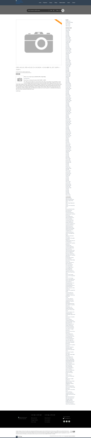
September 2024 (68, 52)
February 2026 (68, 37)
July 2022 (67, 77)
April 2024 (67, 58)
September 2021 (68, 88)
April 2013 (67, 180)
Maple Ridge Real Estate (70, 303)
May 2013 (67, 179)
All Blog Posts (68, 21)
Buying (50, 2)
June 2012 (67, 190)
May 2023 (67, 70)
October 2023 (68, 65)
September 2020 (68, 100)
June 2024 (67, 55)
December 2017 (68, 132)
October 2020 (68, 99)
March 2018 (68, 129)
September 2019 (68, 112)
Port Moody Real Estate (70, 338)
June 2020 (67, 104)
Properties (45, 2)
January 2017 (68, 145)
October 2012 (68, 186)
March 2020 (68, 106)
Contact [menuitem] (73, 2)
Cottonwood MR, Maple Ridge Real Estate (25, 72)
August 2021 (68, 89)
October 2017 (68, 134)
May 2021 (67, 92)
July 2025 (67, 43)
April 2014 (67, 169)
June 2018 (67, 127)
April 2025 (67, 46)
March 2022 (68, 82)
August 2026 (68, 30)
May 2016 (67, 155)
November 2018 (68, 121)
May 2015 (67, 164)
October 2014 (68, 167)
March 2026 (68, 36)
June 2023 (67, 69)
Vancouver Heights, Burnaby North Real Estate (69, 372)
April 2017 (67, 141)
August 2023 (68, 66)
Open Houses (68, 24)
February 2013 (68, 181)
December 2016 (68, 146)
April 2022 (67, 81)
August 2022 (68, 76)
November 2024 (68, 49)
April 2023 (67, 71)
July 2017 (67, 138)
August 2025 (68, 42)
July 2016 (67, 152)
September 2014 (68, 168)
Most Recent (68, 29)
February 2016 (68, 158)
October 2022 (68, 75)
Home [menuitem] (40, 2)
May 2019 (67, 116)
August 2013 (68, 175)
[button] (64, 421)
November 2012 (68, 185)
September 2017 (68, 135)
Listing (67, 297)
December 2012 (68, 184)
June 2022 (67, 78)
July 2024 (67, 54)
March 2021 (68, 94)
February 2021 (68, 95)
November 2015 (68, 162)
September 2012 (68, 187)
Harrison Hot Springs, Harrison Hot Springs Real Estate (70, 275)
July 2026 (67, 31)
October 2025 (68, 41)
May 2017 (67, 140)
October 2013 (68, 174)
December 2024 (68, 48)
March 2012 (68, 193)
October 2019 (68, 111)
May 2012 (67, 191)
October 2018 (68, 122)
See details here (26, 78)
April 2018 (67, 128)
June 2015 (67, 163)
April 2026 (67, 35)
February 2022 (68, 83)
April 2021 (67, 93)
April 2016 (67, 156)
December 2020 (68, 98)
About (68, 2)
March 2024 (68, 59)
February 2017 (68, 144)
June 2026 (67, 32)
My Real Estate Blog (69, 22)
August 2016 (68, 151)
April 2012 (67, 192)
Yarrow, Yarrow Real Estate (70, 404)
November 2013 (68, 173)
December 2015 (68, 161)
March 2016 (68, 157)
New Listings (68, 23)
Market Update (62, 2)
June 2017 (67, 139)
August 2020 (68, 101)
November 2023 (68, 64)
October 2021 (68, 87)
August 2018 (68, 124)
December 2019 (68, 109)
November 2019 (68, 110)
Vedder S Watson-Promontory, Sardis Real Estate (70, 376)
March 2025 (68, 47)
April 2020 (67, 105)
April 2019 (67, 117)
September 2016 (68, 150)
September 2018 (68, 123)
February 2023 (68, 72)
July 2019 (67, 115)
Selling (56, 2)
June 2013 (67, 178)
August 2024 (68, 53)
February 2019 (68, 118)
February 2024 (68, 60)
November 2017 (68, 133)
